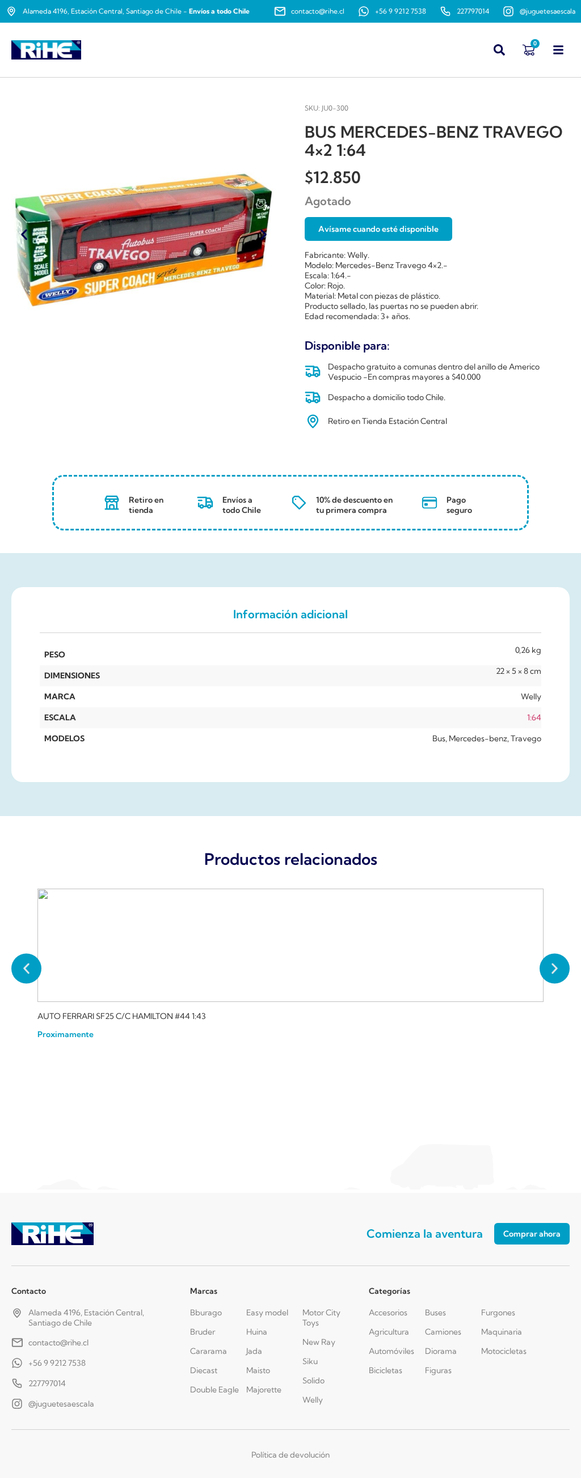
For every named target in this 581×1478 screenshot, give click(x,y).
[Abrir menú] (558, 50)
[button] (24, 234)
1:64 (534, 717)
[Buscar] (499, 50)
